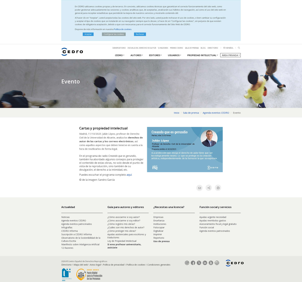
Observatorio (119, 48)
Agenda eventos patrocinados (76, 223)
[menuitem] (119, 55)
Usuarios (173, 55)
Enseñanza (158, 220)
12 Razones (67, 247)
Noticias (65, 217)
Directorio (213, 48)
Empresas (158, 217)
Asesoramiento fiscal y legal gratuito (218, 223)
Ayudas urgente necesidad (212, 217)
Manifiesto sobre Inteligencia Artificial (80, 244)
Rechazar (140, 34)
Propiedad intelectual (201, 55)
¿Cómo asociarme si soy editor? (123, 220)
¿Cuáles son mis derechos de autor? (125, 227)
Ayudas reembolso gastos (212, 220)
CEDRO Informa (69, 230)
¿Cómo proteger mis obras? (121, 230)
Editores (154, 55)
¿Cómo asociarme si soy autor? (123, 217)
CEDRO (119, 55)
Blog (203, 48)
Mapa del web (81, 264)
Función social (206, 227)
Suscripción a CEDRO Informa (76, 234)
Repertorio (158, 237)
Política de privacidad (113, 264)
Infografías (66, 227)
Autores (136, 55)
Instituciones (159, 223)
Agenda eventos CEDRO (73, 220)
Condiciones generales (158, 264)
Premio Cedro (176, 48)
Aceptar (88, 34)
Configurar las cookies (114, 34)
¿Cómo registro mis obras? (121, 223)
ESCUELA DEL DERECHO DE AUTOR (142, 48)
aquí (129, 174)
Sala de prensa (192, 48)
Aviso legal (95, 264)
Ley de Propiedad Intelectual (121, 240)
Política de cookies (122, 29)
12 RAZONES (163, 48)
